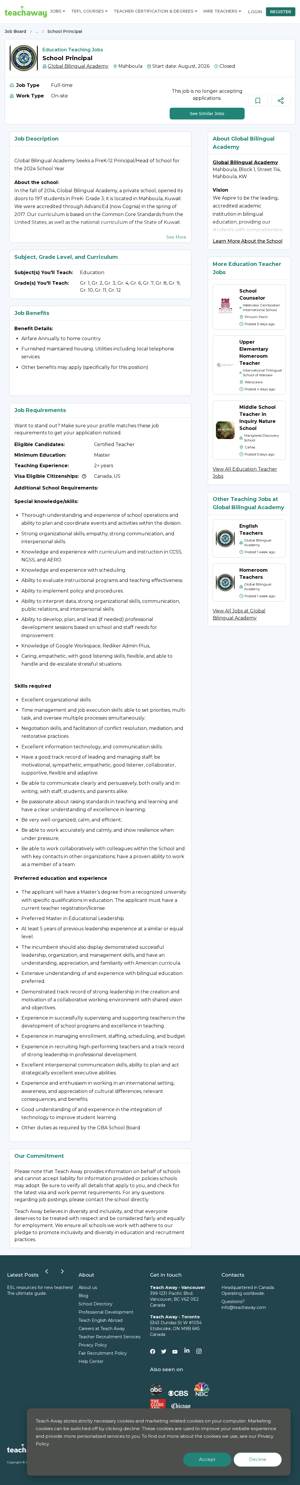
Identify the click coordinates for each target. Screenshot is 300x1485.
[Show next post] (62, 1271)
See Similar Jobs (207, 113)
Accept (207, 1459)
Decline (257, 1459)
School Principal (64, 31)
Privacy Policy (93, 1345)
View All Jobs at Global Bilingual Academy (239, 614)
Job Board (15, 31)
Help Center (91, 1361)
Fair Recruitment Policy (103, 1353)
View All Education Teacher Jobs (245, 472)
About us (88, 1287)
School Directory (95, 1304)
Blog (83, 1295)
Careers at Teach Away (102, 1328)
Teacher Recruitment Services (109, 1336)
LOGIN (255, 11)
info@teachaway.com (243, 1307)
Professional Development (106, 1312)
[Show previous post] (46, 1271)
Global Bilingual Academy (78, 66)
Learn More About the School (247, 241)
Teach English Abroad (100, 1320)
